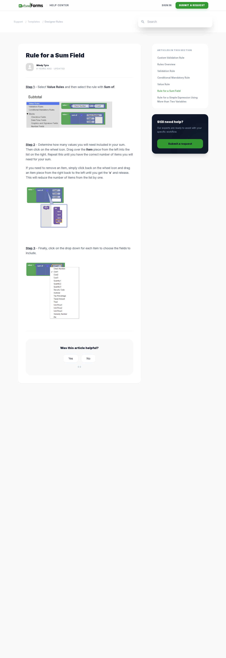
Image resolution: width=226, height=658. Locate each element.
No (88, 358)
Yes (70, 358)
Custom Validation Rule (170, 57)
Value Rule (163, 84)
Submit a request (192, 5)
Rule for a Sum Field (169, 90)
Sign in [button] (167, 5)
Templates (34, 21)
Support (18, 21)
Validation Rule (166, 71)
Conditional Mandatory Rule (173, 77)
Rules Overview (166, 64)
